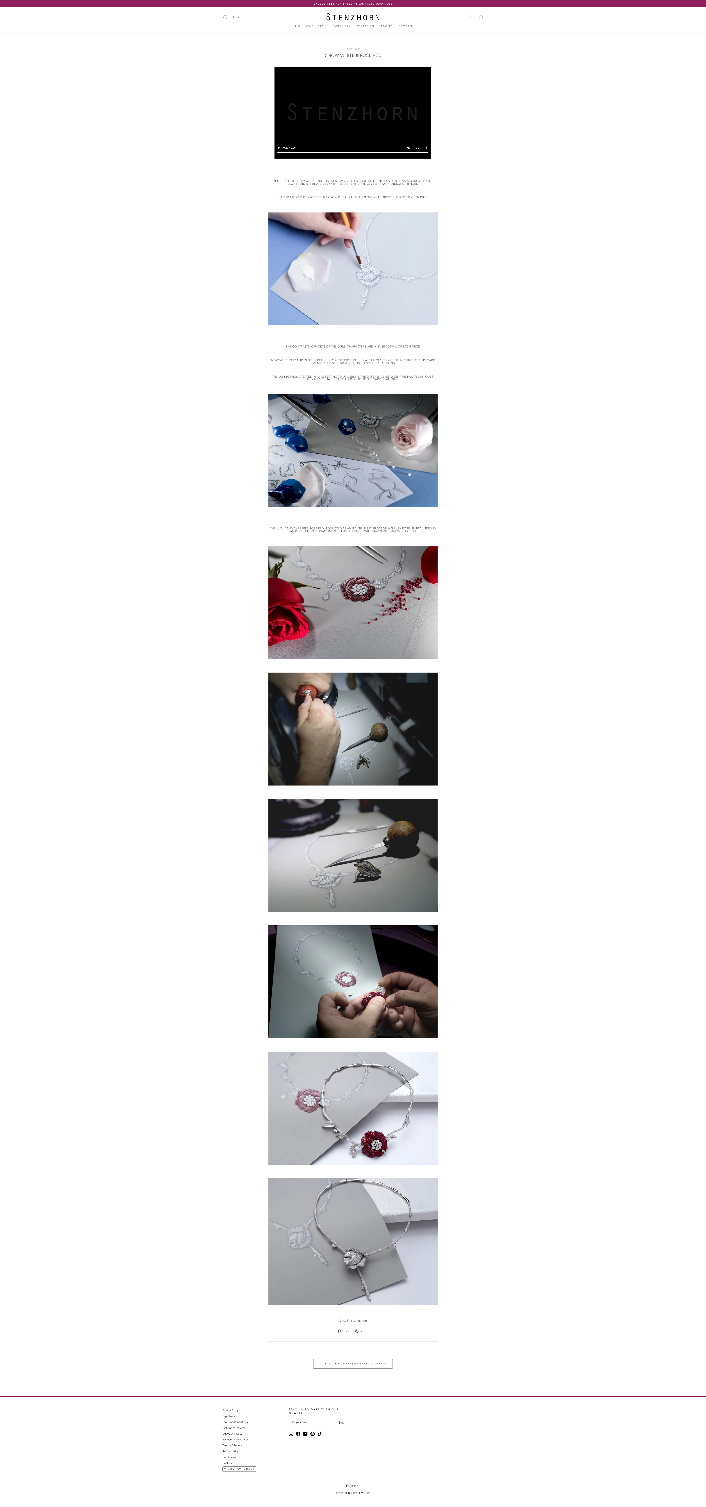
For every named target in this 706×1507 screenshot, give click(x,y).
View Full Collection (353, 1320)
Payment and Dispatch (235, 1439)
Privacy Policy (230, 1410)
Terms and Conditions (235, 1422)
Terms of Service (232, 1445)
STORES (405, 26)
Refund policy (230, 1451)
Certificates (229, 1457)
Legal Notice (229, 1416)
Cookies (227, 1463)
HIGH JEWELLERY (309, 26)
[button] (236, 17)
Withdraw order (239, 1468)
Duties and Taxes (232, 1433)
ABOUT (387, 26)
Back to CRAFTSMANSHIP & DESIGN (355, 1363)
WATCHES (365, 26)
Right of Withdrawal (233, 1428)
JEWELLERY (341, 26)
